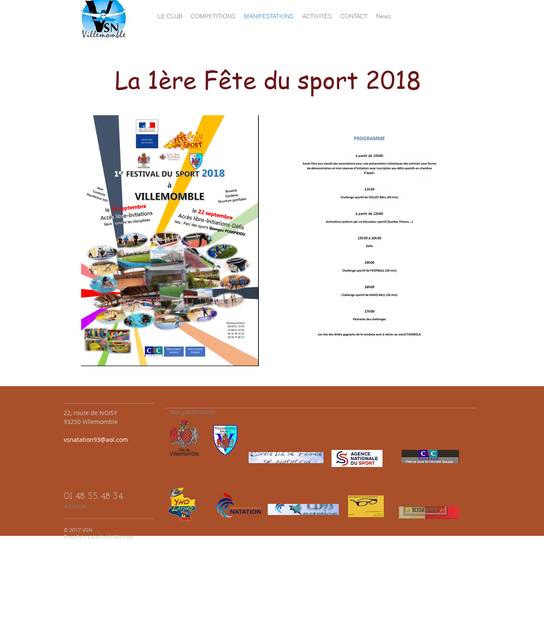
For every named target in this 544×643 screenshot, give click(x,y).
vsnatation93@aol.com (96, 439)
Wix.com (123, 536)
